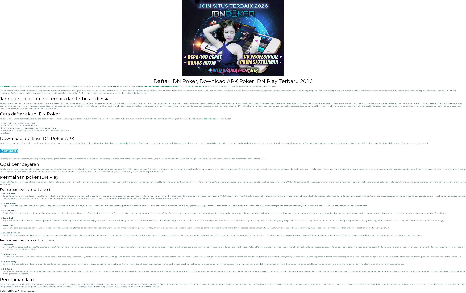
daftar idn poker (211, 119)
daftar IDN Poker (196, 86)
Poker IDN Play (7, 182)
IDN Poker (5, 86)
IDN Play (258, 103)
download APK (124, 143)
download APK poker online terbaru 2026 (158, 86)
